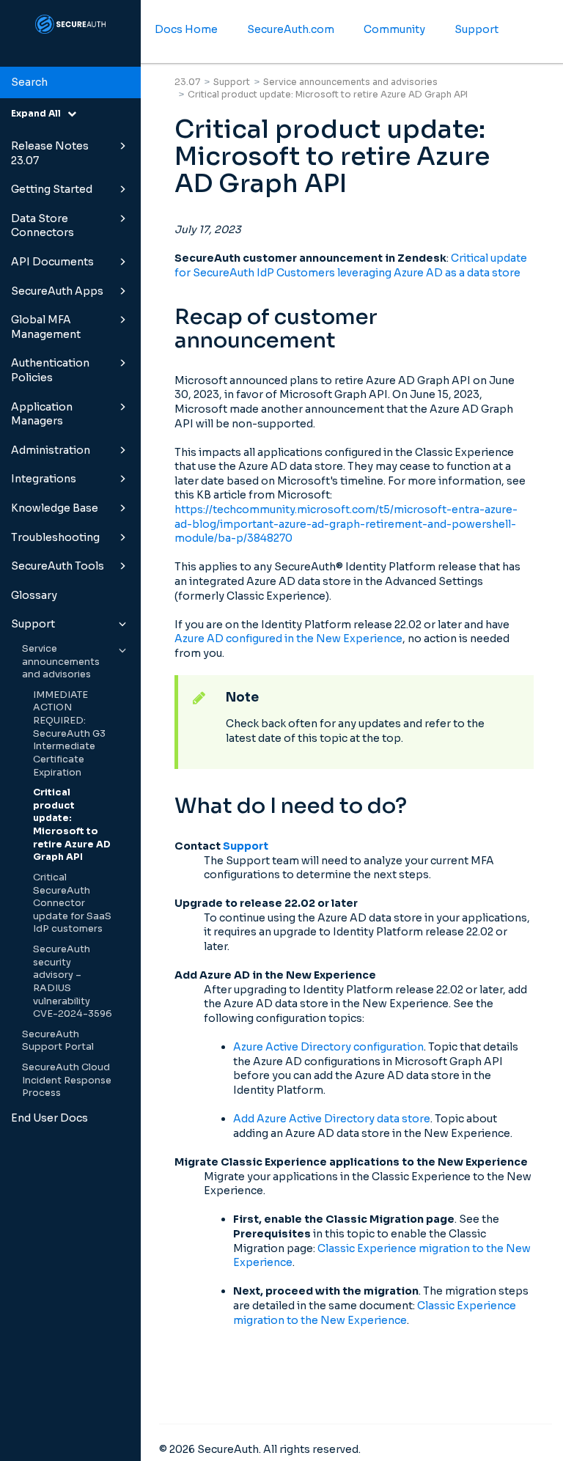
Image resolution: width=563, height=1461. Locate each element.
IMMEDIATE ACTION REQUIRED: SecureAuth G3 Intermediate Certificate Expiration (69, 734)
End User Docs (49, 1118)
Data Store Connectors (42, 226)
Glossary (34, 595)
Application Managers (42, 414)
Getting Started (51, 189)
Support (33, 623)
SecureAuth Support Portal (58, 1040)
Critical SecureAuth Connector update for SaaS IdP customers (72, 903)
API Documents (52, 261)
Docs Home (186, 29)
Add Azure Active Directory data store (331, 1118)
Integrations (43, 478)
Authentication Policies (50, 370)
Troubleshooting (55, 537)
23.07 (187, 81)
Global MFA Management (46, 327)
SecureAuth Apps (57, 291)
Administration (50, 450)
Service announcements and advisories (61, 661)
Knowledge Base (54, 508)
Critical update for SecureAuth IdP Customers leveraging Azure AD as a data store (350, 265)
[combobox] (70, 83)
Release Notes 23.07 (50, 153)
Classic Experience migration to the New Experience (374, 1313)
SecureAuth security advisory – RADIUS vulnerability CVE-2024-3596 (72, 981)
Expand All (39, 113)
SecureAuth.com (290, 29)
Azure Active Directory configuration (328, 1046)
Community (394, 29)
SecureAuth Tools (57, 566)
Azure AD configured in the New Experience (288, 638)
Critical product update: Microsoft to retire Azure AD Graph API (72, 825)
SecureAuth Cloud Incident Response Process (66, 1080)
